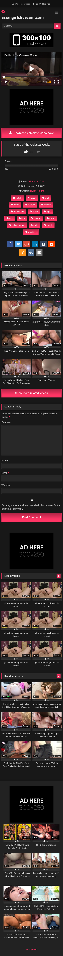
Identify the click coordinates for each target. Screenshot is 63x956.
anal (47, 198)
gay (11, 218)
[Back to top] (54, 947)
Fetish (19, 198)
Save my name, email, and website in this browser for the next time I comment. (30, 507)
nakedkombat (18, 225)
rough (49, 225)
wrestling (32, 232)
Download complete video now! (33, 133)
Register (46, 4)
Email (5, 473)
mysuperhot (31, 949)
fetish (35, 211)
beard (16, 204)
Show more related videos (31, 393)
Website (5, 485)
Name (5, 460)
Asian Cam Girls (36, 181)
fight (49, 211)
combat (47, 204)
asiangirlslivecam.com (21, 17)
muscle (37, 218)
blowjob (31, 204)
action (33, 198)
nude (35, 225)
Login (35, 4)
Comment (6, 422)
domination (19, 211)
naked (52, 218)
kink (23, 218)
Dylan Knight (37, 191)
